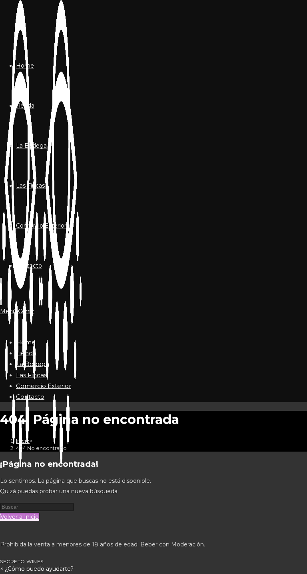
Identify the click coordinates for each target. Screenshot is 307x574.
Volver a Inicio (19, 516)
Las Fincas (31, 375)
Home (26, 342)
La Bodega (32, 364)
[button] (37, 568)
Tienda (26, 353)
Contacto (30, 396)
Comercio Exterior (43, 386)
